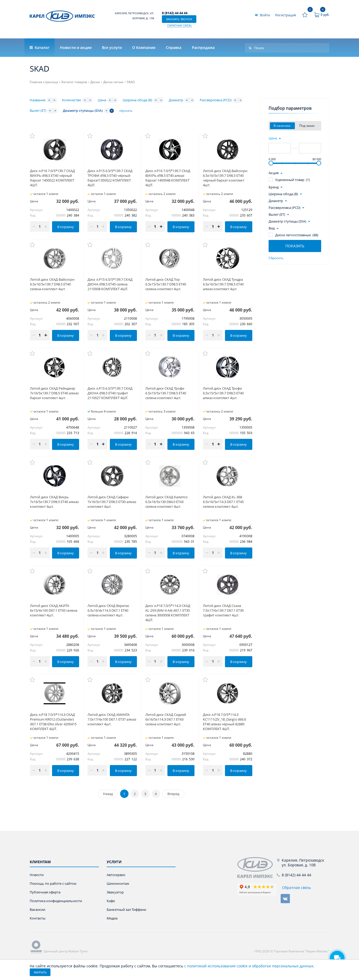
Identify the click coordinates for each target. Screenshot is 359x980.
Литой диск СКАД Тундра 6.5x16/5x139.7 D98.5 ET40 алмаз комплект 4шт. (223, 284)
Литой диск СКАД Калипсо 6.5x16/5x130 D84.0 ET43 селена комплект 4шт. (166, 502)
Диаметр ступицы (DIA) (83, 110)
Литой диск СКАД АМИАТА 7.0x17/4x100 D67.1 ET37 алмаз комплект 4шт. (112, 719)
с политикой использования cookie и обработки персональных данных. (249, 965)
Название (37, 100)
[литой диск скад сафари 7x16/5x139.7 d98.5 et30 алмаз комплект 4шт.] (112, 476)
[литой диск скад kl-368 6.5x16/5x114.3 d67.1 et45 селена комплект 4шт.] (227, 476)
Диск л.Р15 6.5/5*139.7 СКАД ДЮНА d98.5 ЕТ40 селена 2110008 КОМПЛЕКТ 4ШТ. (110, 284)
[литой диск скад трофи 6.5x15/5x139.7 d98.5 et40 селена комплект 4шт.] (169, 367)
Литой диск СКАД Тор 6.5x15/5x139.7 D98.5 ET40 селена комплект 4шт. (165, 284)
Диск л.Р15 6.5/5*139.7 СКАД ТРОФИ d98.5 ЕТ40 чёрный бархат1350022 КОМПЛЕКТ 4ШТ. (110, 177)
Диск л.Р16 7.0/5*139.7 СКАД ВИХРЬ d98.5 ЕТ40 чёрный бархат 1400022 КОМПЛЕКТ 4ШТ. (52, 177)
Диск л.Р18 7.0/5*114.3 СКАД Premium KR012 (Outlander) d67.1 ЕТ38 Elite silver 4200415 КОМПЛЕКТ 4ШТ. (53, 721)
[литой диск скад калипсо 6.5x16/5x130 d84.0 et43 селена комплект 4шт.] (169, 476)
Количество (71, 100)
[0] (304, 14)
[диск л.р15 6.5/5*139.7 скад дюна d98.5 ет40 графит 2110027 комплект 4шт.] (112, 367)
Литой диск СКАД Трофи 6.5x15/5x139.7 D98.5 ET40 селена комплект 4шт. (165, 393)
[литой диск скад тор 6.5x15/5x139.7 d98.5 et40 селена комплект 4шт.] (169, 258)
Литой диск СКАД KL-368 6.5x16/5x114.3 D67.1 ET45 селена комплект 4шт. (223, 502)
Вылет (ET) (38, 110)
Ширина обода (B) (137, 100)
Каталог (41, 47)
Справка (173, 47)
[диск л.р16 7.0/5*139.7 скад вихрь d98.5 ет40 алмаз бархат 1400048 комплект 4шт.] (169, 149)
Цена (102, 100)
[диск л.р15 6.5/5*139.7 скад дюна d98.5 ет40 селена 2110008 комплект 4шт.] (112, 258)
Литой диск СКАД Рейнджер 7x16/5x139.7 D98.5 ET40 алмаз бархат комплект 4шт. (54, 393)
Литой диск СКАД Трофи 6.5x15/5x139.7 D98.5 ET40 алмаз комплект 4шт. (223, 393)
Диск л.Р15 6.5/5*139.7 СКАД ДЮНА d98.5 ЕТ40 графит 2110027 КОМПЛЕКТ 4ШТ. (110, 393)
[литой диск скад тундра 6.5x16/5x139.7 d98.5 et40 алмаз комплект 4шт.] (227, 258)
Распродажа (203, 47)
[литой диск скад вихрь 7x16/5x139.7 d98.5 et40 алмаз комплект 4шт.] (54, 476)
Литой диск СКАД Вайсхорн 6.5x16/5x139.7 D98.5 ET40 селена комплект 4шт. (52, 284)
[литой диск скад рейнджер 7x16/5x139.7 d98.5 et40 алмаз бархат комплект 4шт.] (54, 367)
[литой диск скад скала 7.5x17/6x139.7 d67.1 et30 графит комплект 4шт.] (227, 584)
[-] (257, 867)
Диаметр (176, 100)
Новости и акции (75, 47)
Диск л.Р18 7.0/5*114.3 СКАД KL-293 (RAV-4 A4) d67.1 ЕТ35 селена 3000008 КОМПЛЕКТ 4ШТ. (167, 612)
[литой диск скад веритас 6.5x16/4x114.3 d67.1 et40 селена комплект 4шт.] (112, 584)
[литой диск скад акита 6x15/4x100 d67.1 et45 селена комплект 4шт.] (54, 584)
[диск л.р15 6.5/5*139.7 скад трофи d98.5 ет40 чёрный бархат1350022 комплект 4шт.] (112, 149)
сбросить (125, 111)
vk (285, 898)
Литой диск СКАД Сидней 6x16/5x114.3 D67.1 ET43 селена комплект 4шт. (165, 719)
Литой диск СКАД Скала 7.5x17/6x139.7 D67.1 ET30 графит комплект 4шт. (223, 610)
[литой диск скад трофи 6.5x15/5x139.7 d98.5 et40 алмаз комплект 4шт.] (227, 367)
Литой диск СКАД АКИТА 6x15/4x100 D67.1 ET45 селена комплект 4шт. (53, 610)
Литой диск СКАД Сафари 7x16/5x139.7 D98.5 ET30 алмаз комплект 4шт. (112, 502)
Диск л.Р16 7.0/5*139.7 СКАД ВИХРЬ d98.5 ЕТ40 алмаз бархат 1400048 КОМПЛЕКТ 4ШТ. (167, 177)
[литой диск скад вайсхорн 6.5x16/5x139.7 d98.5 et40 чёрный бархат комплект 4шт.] (227, 149)
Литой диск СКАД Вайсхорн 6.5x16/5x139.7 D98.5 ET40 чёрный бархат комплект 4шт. (225, 177)
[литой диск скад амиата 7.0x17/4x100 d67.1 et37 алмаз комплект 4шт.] (112, 693)
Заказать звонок (179, 19)
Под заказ (307, 125)
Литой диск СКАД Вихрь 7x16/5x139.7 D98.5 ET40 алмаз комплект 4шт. (54, 502)
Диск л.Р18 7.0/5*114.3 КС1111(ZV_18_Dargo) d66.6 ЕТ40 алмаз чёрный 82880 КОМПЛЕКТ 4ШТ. (224, 721)
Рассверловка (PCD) (216, 100)
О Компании (143, 47)
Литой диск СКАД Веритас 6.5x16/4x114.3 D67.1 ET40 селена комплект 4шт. (108, 610)
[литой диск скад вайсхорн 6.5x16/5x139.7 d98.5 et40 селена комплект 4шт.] (54, 258)
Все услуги (112, 47)
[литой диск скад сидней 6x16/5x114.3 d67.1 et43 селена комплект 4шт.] (169, 693)
